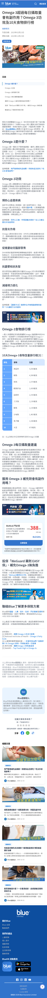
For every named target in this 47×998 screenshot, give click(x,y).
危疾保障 (5, 947)
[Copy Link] (33, 733)
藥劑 (41, 611)
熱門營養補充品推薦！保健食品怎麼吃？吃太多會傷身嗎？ (23, 169)
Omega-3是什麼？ (11, 84)
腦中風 (29, 207)
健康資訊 (5, 29)
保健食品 (6, 41)
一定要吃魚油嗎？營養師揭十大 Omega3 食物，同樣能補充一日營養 (23, 642)
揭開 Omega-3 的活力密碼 (24, 634)
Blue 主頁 (6, 924)
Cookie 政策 (23, 992)
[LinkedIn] (25, 979)
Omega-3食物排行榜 (12, 92)
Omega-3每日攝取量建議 (14, 97)
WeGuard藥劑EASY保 (17, 575)
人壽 (16, 611)
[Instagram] (21, 979)
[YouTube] (29, 979)
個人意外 (5, 940)
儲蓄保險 (5, 943)
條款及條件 (23, 986)
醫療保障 (5, 953)
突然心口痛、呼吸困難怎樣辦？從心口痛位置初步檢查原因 (23, 220)
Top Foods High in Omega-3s (25, 648)
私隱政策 (23, 989)
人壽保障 (5, 937)
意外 (22, 611)
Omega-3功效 (10, 88)
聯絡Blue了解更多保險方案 (14, 110)
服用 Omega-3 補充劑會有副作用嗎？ (18, 101)
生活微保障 (6, 950)
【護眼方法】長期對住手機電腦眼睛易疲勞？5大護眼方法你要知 (22, 305)
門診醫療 (33, 611)
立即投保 (23, 542)
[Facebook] (17, 979)
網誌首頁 (42, 4)
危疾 (27, 611)
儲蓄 (11, 611)
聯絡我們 (5, 928)
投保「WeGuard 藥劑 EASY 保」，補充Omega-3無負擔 (23, 105)
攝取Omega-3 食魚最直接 (24, 645)
